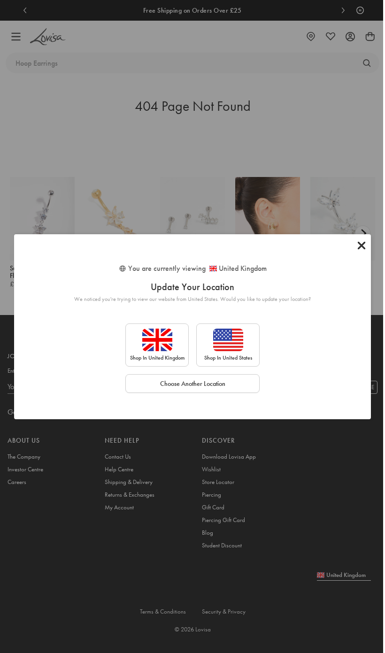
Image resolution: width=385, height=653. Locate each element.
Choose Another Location (192, 383)
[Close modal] (361, 245)
